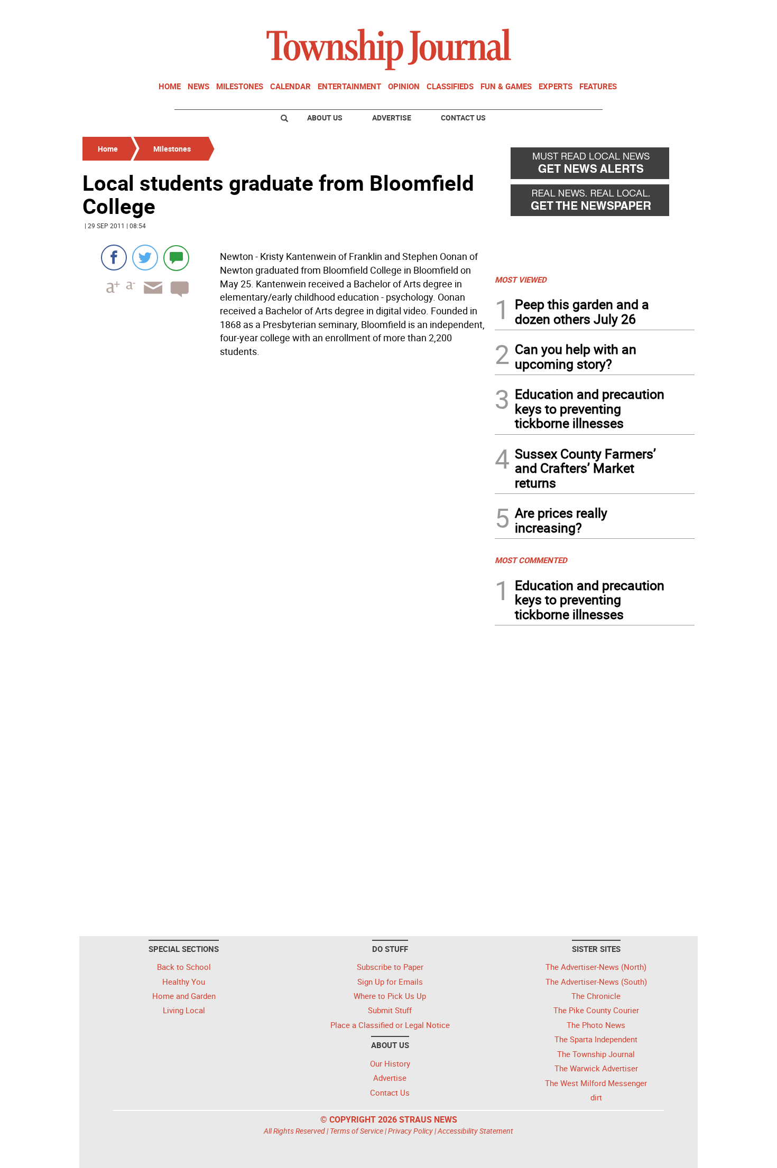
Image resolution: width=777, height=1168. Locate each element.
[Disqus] (285, 507)
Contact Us (463, 118)
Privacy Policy (410, 1131)
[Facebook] (114, 257)
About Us (325, 118)
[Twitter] (145, 257)
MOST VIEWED (521, 279)
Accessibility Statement (475, 1131)
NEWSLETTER (609, 12)
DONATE (669, 12)
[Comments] (176, 257)
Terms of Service (356, 1131)
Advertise (391, 118)
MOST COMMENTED (531, 560)
